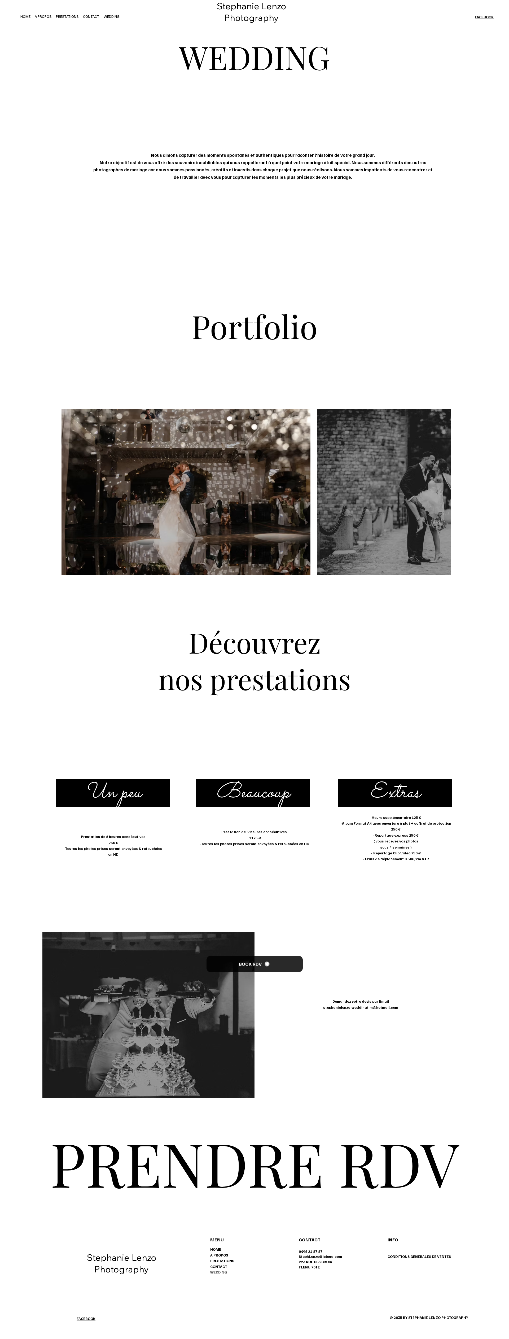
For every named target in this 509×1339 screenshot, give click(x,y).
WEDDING (218, 1272)
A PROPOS (219, 1255)
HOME (215, 1249)
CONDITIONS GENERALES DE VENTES (419, 1256)
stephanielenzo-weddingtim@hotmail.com (360, 1007)
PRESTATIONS (222, 1260)
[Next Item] (458, 492)
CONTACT (218, 1266)
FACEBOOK (484, 17)
